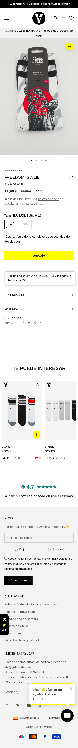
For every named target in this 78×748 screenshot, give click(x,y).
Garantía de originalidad (21, 640)
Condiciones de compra (21, 618)
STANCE (6, 447)
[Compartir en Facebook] (23, 323)
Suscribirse (19, 580)
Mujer (23, 549)
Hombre (57, 549)
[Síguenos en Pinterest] (18, 705)
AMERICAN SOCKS (14, 170)
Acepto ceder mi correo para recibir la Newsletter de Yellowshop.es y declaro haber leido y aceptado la (38, 563)
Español (54, 718)
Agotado (39, 255)
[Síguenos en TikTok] (40, 705)
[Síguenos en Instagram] (6, 705)
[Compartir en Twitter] (29, 323)
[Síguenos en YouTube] (29, 705)
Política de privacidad (18, 568)
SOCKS (7, 451)
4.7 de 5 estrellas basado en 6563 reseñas (39, 496)
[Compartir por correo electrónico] (41, 323)
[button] (4, 624)
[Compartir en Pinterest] (35, 323)
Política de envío (16, 626)
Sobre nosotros (15, 633)
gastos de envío (48, 199)
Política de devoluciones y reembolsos (31, 604)
